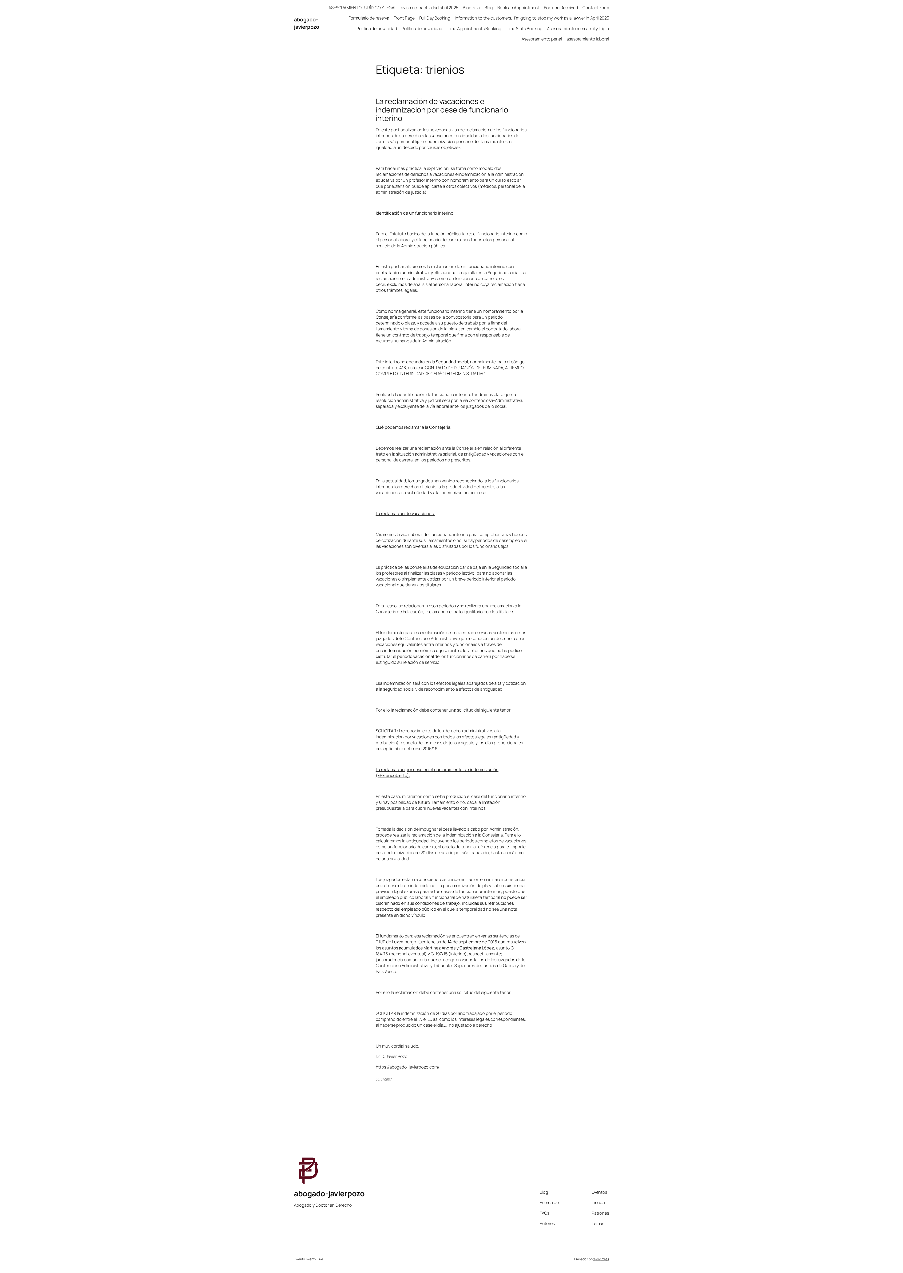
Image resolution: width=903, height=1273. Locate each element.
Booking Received (561, 7)
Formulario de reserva (369, 18)
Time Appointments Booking (474, 28)
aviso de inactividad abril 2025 (429, 7)
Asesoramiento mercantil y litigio (578, 28)
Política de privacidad (376, 28)
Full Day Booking (434, 18)
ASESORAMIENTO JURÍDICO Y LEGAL (362, 7)
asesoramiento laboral (587, 39)
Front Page (404, 18)
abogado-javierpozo (306, 23)
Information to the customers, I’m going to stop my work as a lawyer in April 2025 (532, 18)
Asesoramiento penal (542, 39)
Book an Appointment (518, 7)
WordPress (601, 1259)
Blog (488, 7)
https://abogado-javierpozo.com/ (408, 1067)
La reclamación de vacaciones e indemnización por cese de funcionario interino (442, 109)
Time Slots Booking (524, 28)
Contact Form (595, 7)
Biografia (471, 7)
